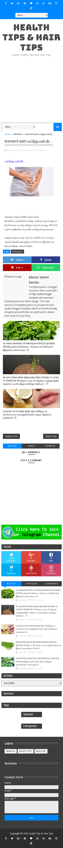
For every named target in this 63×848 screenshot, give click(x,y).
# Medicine (17, 251)
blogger (12, 446)
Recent (11, 583)
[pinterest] (24, 3)
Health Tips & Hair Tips (31, 37)
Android (10, 751)
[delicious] (31, 8)
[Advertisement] (31, 89)
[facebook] (5, 3)
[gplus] (18, 3)
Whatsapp (48, 267)
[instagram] (56, 3)
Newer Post (11, 436)
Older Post (51, 436)
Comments (51, 583)
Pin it (19, 267)
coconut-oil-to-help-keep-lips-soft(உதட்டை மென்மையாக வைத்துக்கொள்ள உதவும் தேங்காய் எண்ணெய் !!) (27, 414)
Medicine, (40, 150)
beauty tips (25, 751)
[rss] (43, 3)
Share (48, 260)
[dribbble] (37, 3)
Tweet (20, 260)
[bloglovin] (31, 3)
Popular (31, 583)
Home (7, 134)
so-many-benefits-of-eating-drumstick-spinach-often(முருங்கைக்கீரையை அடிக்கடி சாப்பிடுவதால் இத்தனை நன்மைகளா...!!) (29, 346)
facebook (50, 446)
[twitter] (12, 3)
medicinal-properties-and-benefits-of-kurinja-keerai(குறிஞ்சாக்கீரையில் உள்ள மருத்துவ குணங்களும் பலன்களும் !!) (38, 661)
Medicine (17, 134)
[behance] (49, 3)
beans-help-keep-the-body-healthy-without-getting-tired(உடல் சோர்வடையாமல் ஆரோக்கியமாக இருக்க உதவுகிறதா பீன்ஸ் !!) (38, 645)
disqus (31, 446)
